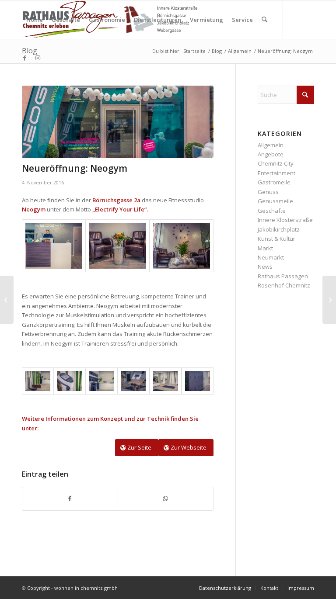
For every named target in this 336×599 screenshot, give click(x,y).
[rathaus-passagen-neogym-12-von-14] (54, 245)
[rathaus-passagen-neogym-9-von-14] (118, 245)
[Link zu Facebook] (24, 57)
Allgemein (271, 145)
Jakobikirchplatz (279, 229)
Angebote (271, 154)
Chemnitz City (276, 163)
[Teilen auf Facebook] (70, 498)
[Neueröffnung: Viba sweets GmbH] (7, 300)
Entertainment (276, 173)
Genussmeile (275, 201)
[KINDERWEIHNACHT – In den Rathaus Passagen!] (329, 300)
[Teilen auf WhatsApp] (165, 498)
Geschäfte (272, 211)
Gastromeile (274, 182)
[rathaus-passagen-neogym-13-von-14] (182, 245)
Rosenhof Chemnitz (284, 285)
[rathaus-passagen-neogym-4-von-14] (102, 381)
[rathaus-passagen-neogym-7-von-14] (38, 381)
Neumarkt (271, 257)
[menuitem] (34, 19)
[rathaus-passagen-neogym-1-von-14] (198, 381)
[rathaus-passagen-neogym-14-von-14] (118, 122)
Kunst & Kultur (276, 238)
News (265, 266)
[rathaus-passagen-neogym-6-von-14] (70, 381)
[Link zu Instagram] (37, 57)
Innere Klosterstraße (285, 220)
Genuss (268, 192)
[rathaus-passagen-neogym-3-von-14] (134, 381)
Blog (29, 50)
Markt (265, 248)
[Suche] (264, 19)
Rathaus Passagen (283, 276)
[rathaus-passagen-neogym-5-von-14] (166, 381)
